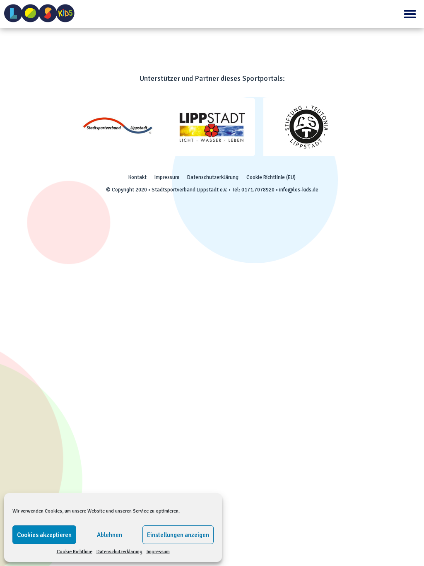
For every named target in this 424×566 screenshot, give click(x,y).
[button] (410, 14)
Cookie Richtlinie (74, 552)
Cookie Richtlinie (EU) (271, 177)
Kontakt (137, 177)
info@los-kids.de (298, 189)
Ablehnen (109, 535)
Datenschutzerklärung (119, 552)
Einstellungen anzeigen (178, 535)
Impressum (158, 552)
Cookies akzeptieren (44, 535)
